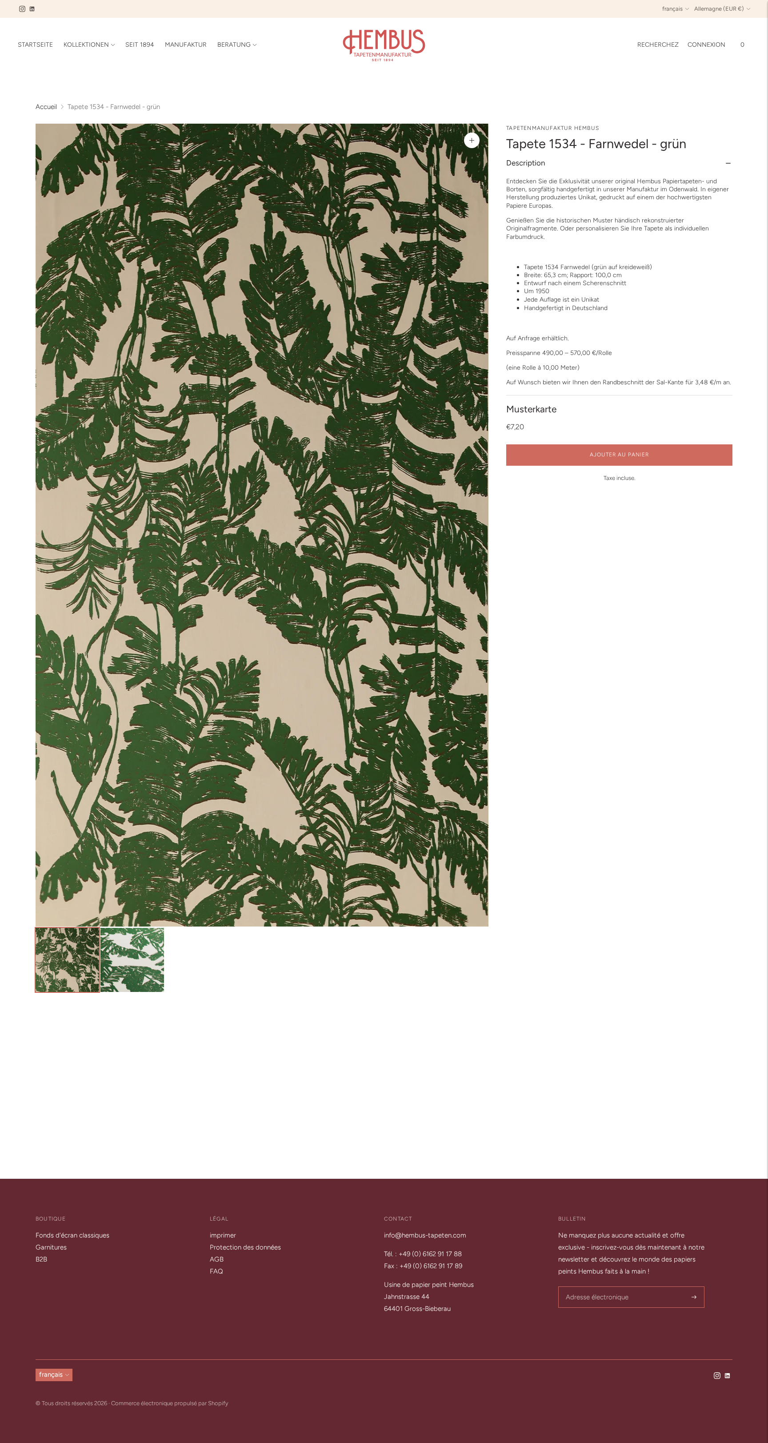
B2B (41, 1259)
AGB (217, 1259)
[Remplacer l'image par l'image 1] (67, 960)
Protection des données (245, 1247)
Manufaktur (186, 44)
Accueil (46, 107)
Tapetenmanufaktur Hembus (552, 128)
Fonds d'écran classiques (72, 1235)
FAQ (216, 1271)
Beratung (234, 44)
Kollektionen (86, 44)
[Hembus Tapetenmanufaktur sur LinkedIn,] (32, 9)
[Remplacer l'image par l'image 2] (132, 960)
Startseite (35, 44)
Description (525, 163)
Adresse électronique (594, 1287)
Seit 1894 (139, 44)
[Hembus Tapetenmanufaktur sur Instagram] (22, 9)
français (672, 8)
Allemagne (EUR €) (719, 8)
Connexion (706, 44)
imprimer (223, 1235)
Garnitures (51, 1247)
